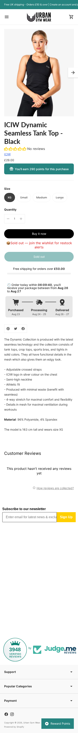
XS (9, 197)
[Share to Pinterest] (8, 328)
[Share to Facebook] (23, 328)
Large (60, 197)
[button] (73, 73)
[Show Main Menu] (6, 16)
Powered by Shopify (14, 726)
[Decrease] (8, 218)
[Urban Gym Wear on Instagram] (12, 714)
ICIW (7, 154)
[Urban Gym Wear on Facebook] (6, 714)
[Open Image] (39, 72)
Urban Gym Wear (31, 722)
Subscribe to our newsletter (24, 509)
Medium (41, 197)
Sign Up (66, 517)
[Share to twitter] (15, 328)
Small (23, 197)
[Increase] (21, 218)
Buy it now (39, 233)
